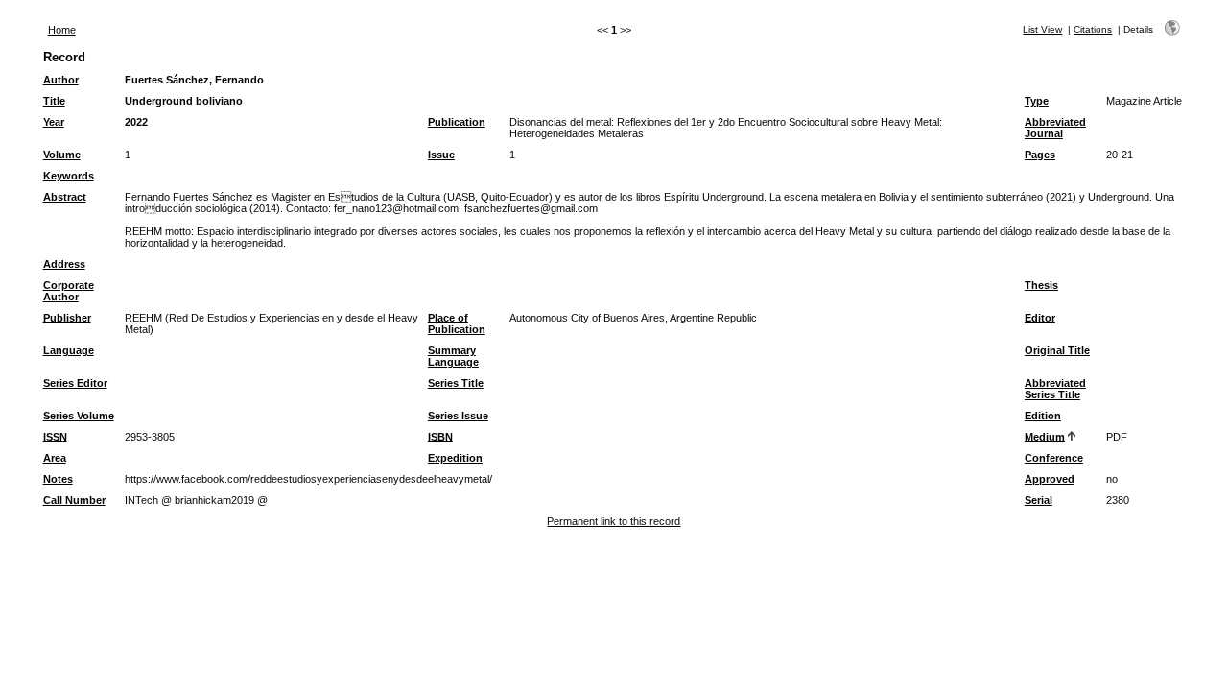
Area (54, 458)
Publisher (67, 317)
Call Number (74, 500)
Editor (1040, 317)
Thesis (1041, 285)
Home (62, 30)
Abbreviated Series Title (1055, 388)
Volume (62, 154)
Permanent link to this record (613, 521)
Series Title (456, 383)
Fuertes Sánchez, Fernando (194, 79)
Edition (1043, 415)
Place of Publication (456, 323)
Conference (1054, 458)
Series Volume (78, 415)
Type (1037, 101)
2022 (136, 122)
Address (64, 264)
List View (1042, 29)
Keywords (68, 175)
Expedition (455, 458)
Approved (1049, 479)
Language (68, 350)
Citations (1093, 29)
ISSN (55, 436)
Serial (1038, 500)
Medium (1045, 436)
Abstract (64, 197)
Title (54, 101)
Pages (1040, 154)
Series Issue (458, 415)
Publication (456, 122)
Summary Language (453, 356)
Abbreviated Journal (1055, 127)
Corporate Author (68, 290)
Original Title (1057, 350)
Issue (441, 154)
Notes (58, 479)
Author (61, 79)
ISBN (440, 436)
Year (53, 122)
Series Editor (75, 383)
